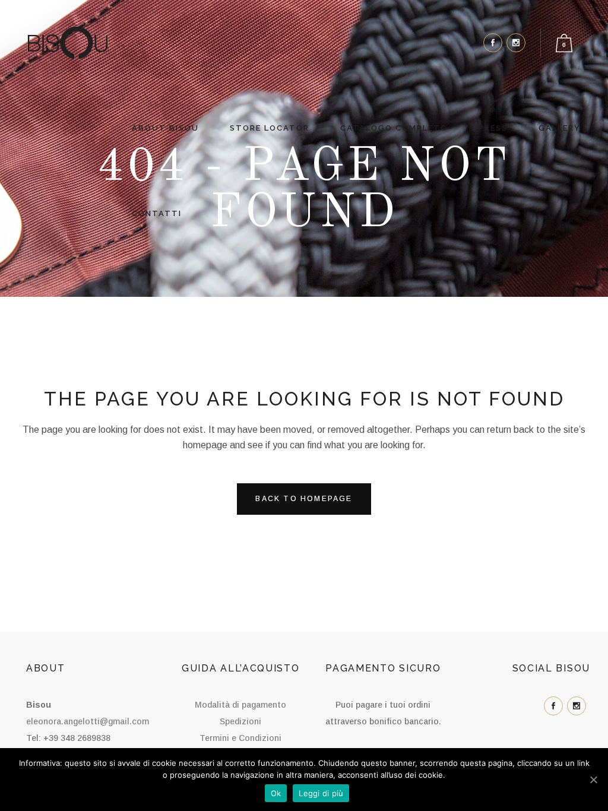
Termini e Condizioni (240, 738)
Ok (276, 793)
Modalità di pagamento (240, 704)
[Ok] (593, 779)
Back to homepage (303, 499)
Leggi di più (321, 793)
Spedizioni (240, 721)
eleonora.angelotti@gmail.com (87, 721)
